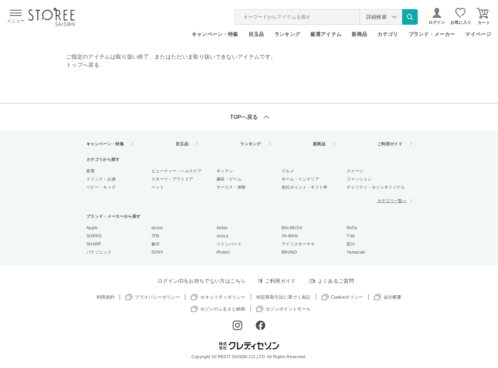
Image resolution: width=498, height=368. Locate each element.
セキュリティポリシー (222, 297)
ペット (157, 187)
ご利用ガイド (389, 144)
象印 (155, 244)
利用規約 (106, 297)
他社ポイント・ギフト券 (305, 187)
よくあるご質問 (336, 281)
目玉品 (256, 34)
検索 (410, 17)
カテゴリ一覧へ (392, 200)
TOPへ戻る (244, 117)
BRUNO (289, 252)
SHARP (93, 244)
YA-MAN (290, 236)
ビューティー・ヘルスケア (176, 171)
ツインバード (229, 244)
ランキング (287, 34)
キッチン (224, 171)
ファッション (359, 179)
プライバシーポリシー (157, 297)
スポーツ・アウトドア (172, 179)
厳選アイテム (325, 34)
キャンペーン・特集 (215, 34)
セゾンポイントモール (288, 308)
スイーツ (355, 171)
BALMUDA (292, 227)
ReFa (352, 227)
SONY (157, 252)
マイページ (478, 34)
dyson (157, 227)
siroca (222, 236)
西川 (351, 244)
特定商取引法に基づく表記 (283, 297)
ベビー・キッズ (101, 187)
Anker (222, 227)
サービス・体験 (231, 187)
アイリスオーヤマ (298, 244)
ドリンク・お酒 (101, 179)
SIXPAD (94, 236)
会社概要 (392, 297)
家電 (90, 171)
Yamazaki (356, 252)
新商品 (359, 34)
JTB (155, 236)
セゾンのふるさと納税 (222, 308)
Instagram (237, 325)
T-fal (351, 236)
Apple (92, 227)
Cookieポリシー (347, 297)
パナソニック (98, 252)
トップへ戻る (82, 65)
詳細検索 (376, 17)
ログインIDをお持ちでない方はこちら (202, 281)
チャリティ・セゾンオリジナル (376, 187)
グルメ (288, 171)
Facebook (260, 325)
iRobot (222, 252)
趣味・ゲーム (229, 179)
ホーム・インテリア (300, 179)
